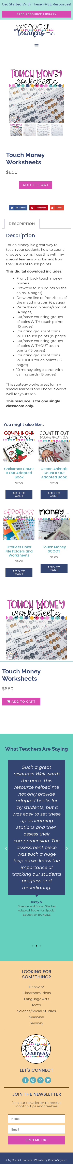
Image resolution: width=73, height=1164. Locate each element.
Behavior (36, 987)
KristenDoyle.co (58, 1160)
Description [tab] (22, 224)
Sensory (36, 1023)
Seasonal (36, 1017)
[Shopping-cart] (48, 1080)
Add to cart (36, 185)
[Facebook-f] (25, 1080)
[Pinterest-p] (40, 1080)
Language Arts (36, 999)
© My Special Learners (18, 1160)
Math (36, 1005)
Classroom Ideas (37, 993)
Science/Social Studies (36, 1011)
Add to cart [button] (19, 494)
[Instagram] (33, 1080)
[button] (36, 45)
